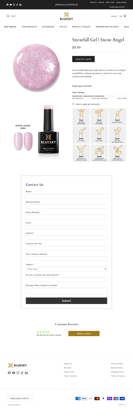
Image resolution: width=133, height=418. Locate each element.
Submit (66, 300)
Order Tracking (121, 2)
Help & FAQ (110, 2)
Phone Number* (33, 212)
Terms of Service (118, 376)
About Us (93, 2)
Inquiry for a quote (83, 59)
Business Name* (33, 202)
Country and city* (34, 243)
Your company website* (37, 254)
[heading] (66, 184)
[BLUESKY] (66, 16)
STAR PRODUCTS (29, 27)
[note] (66, 189)
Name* (29, 191)
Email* (29, 223)
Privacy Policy (117, 363)
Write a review (84, 333)
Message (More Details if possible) (41, 285)
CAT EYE (63, 27)
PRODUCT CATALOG (81, 27)
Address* (30, 233)
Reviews (101, 2)
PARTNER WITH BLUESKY (107, 27)
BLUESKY (17, 405)
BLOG (126, 27)
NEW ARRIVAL (10, 27)
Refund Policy (117, 367)
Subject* (30, 264)
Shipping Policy (117, 372)
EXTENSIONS (48, 27)
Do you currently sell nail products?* (43, 275)
